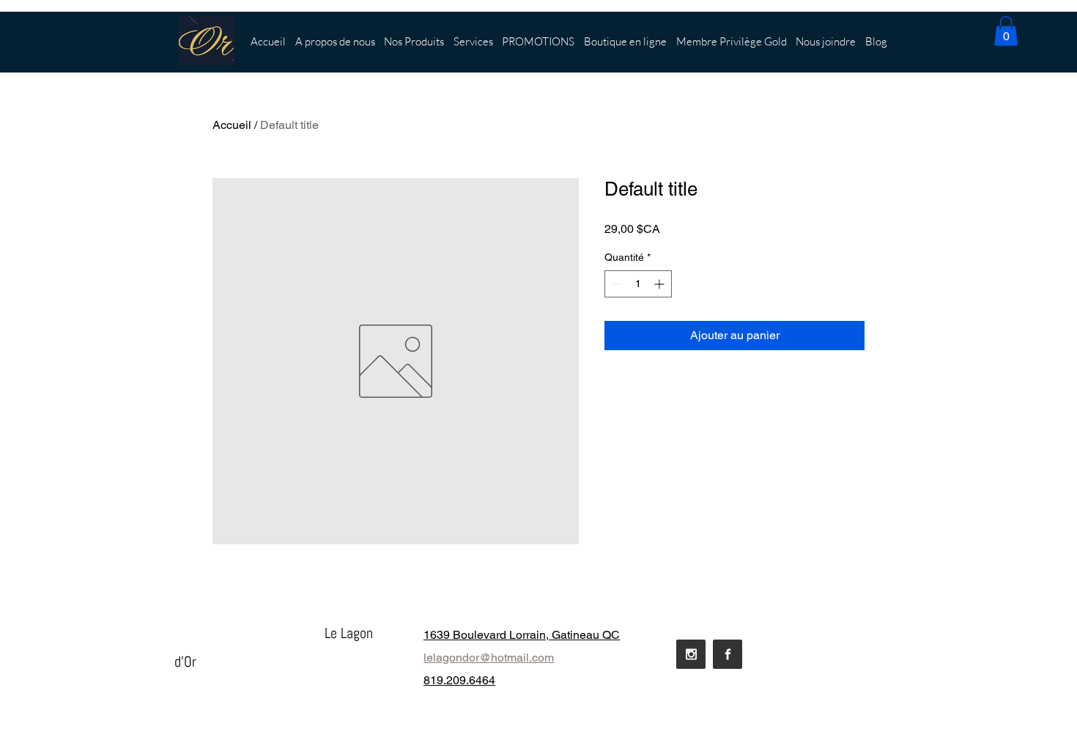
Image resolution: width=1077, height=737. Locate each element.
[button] (1005, 31)
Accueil (231, 125)
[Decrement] (616, 284)
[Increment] (660, 284)
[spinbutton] (638, 284)
